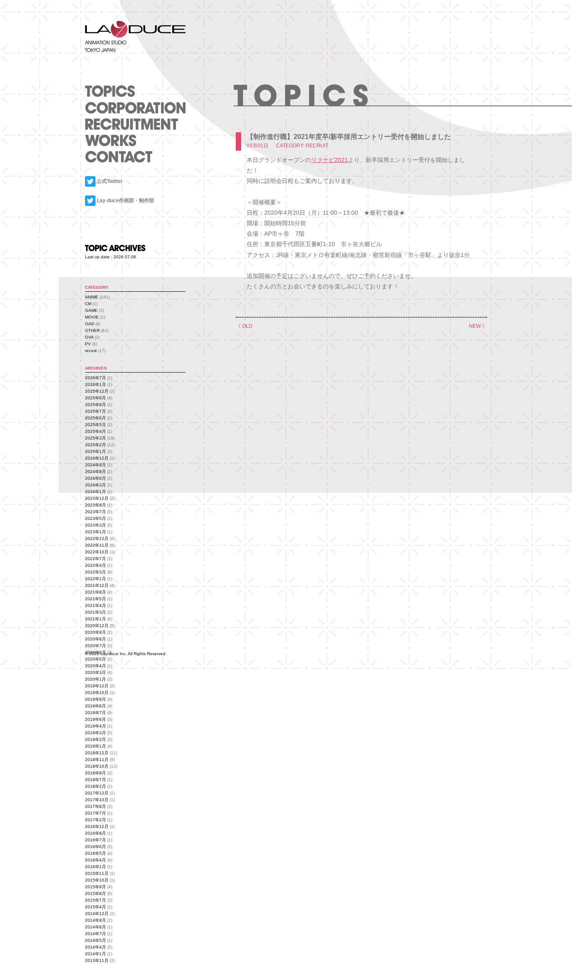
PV (88, 344)
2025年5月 (95, 424)
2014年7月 (95, 933)
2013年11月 (96, 960)
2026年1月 (95, 384)
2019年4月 (95, 726)
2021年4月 (95, 605)
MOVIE (92, 317)
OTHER (92, 330)
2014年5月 (95, 940)
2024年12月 (96, 458)
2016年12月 (96, 826)
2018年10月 (96, 766)
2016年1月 (95, 866)
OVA (89, 337)
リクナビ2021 (329, 160)
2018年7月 (95, 779)
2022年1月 (95, 578)
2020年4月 (95, 665)
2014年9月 (95, 920)
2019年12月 (96, 686)
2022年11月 (96, 545)
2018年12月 (96, 753)
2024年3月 (95, 485)
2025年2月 (95, 444)
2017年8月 (95, 806)
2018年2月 (95, 786)
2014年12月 (96, 913)
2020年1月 (95, 679)
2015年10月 (96, 880)
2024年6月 (95, 478)
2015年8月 (95, 893)
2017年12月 (96, 793)
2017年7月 (95, 813)
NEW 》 (478, 326)
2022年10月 (96, 552)
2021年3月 (95, 612)
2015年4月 (95, 907)
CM (88, 303)
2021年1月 (95, 619)
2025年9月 (95, 398)
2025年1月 (95, 451)
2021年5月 (95, 598)
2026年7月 (95, 377)
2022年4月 (95, 565)
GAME (91, 310)
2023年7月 (95, 511)
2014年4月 (95, 947)
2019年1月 (95, 746)
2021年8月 (95, 592)
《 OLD (244, 326)
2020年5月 (95, 659)
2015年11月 (96, 873)
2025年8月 (95, 404)
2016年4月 (95, 860)
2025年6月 (95, 418)
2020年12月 (96, 625)
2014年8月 (95, 927)
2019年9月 (95, 699)
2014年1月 (95, 953)
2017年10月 (96, 799)
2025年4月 (95, 431)
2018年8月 (95, 773)
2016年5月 (95, 853)
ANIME (91, 297)
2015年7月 (95, 900)
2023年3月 (95, 525)
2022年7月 (95, 558)
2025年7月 (95, 411)
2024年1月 (95, 491)
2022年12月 (96, 538)
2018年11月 (96, 759)
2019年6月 (95, 719)
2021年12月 (96, 585)
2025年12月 (96, 391)
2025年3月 (95, 438)
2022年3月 (95, 572)
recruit (91, 350)
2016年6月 (95, 846)
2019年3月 (95, 732)
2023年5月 (95, 518)
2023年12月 (96, 498)
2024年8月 (95, 471)
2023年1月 (95, 532)
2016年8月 (95, 833)
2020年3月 (95, 672)
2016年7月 (95, 840)
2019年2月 (95, 739)
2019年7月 (95, 712)
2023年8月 (95, 505)
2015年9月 (95, 886)
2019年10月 (96, 692)
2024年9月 (95, 465)
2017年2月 (95, 819)
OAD (89, 323)
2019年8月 (95, 706)
